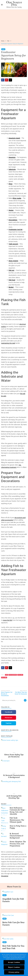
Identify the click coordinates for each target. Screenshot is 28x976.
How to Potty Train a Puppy (18, 827)
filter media (17, 198)
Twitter (9, 723)
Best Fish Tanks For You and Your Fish (13, 947)
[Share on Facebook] (2, 79)
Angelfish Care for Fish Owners (13, 900)
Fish (3, 49)
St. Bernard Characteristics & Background (14, 776)
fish (6, 674)
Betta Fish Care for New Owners (13, 923)
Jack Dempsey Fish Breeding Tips (14, 797)
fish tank (4, 677)
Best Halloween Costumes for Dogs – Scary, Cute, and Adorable (18, 811)
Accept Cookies (14, 962)
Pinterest (8, 718)
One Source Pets (14, 3)
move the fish (7, 620)
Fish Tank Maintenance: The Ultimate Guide (17, 820)
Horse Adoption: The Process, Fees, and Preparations (18, 844)
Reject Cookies (14, 967)
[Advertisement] (14, 24)
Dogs (14, 773)
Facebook (8, 712)
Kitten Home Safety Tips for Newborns (14, 756)
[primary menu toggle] (2, 4)
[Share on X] (10, 79)
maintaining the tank (8, 343)
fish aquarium (12, 674)
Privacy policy (14, 972)
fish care (20, 674)
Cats (14, 752)
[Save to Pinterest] (6, 79)
